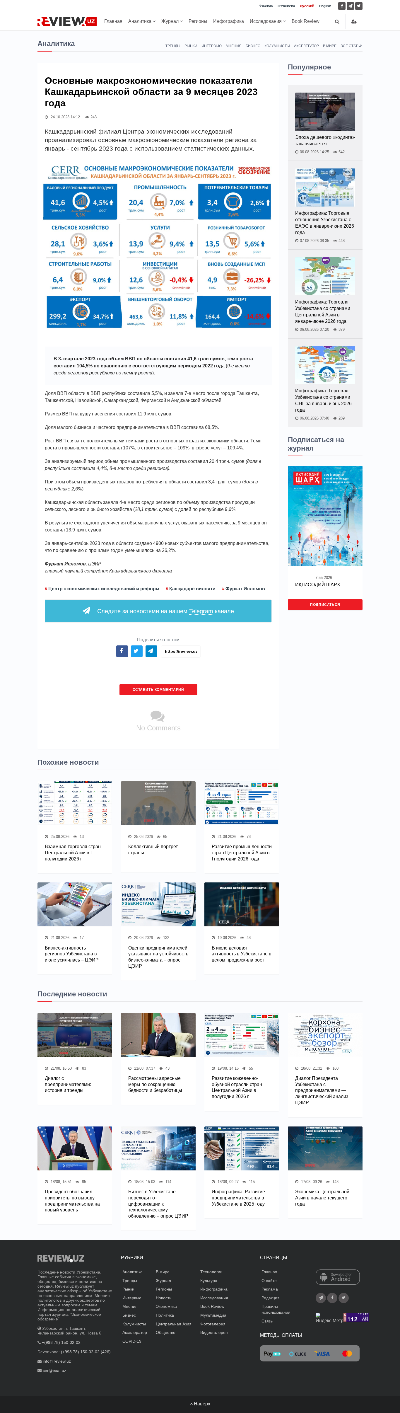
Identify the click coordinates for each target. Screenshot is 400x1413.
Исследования (266, 21)
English (325, 6)
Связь (267, 1321)
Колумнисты (277, 46)
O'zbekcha (286, 6)
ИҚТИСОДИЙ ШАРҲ (317, 584)
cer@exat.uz (54, 1370)
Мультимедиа (213, 1315)
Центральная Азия (174, 1324)
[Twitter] (359, 6)
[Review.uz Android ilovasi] (338, 1277)
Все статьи (352, 46)
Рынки (190, 46)
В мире (329, 46)
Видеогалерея (214, 1332)
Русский (307, 6)
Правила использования (275, 1309)
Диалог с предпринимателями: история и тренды (68, 1084)
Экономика (166, 1306)
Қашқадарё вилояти (192, 588)
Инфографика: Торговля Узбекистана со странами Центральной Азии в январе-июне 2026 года (322, 311)
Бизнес (253, 46)
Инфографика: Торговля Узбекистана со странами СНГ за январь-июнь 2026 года (323, 400)
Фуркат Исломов (245, 588)
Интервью (211, 46)
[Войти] (354, 21)
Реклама (269, 1289)
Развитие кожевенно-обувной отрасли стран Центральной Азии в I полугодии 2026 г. (237, 1087)
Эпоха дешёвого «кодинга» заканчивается (325, 140)
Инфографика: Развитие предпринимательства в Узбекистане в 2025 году (238, 1197)
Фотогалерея (212, 1324)
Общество (165, 1332)
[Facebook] (342, 6)
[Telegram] (350, 6)
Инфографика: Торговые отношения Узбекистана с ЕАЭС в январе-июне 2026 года (324, 223)
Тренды (172, 46)
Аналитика (140, 21)
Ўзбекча (266, 6)
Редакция (270, 1298)
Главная (113, 21)
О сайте (269, 1280)
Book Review (305, 21)
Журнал (170, 21)
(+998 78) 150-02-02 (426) (86, 1351)
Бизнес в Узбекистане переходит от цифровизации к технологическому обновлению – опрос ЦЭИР (158, 1203)
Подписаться (325, 605)
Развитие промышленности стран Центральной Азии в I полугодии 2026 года (242, 852)
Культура (208, 1280)
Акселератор (306, 46)
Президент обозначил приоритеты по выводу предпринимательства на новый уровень (72, 1200)
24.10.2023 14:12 (64, 117)
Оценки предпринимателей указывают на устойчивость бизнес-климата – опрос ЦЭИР (158, 957)
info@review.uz (57, 1361)
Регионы (198, 21)
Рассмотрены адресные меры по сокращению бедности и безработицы (155, 1084)
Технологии (211, 1271)
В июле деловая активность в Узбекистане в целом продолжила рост (241, 954)
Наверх (201, 1403)
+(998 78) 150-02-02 (61, 1342)
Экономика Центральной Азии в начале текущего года (322, 1197)
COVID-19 (131, 1341)
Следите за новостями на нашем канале (165, 611)
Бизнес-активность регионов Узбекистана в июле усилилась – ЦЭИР (72, 954)
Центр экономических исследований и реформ (103, 588)
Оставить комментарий (158, 690)
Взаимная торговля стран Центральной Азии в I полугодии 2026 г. (73, 852)
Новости (164, 1298)
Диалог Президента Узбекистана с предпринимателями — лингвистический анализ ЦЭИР (321, 1090)
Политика (165, 1315)
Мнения (234, 46)
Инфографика (228, 21)
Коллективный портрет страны (153, 849)
